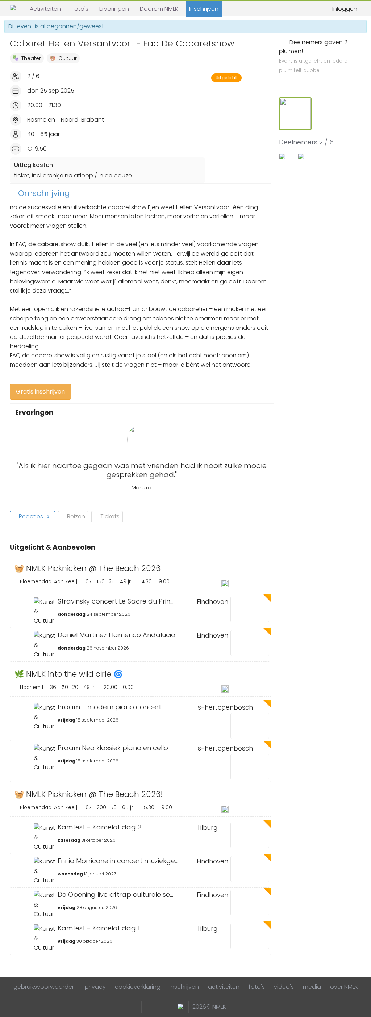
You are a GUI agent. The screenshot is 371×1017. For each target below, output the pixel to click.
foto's (257, 987)
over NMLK (344, 987)
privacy (95, 987)
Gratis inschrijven (40, 391)
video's (284, 987)
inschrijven (184, 987)
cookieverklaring (138, 987)
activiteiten (223, 987)
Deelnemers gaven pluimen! (313, 56)
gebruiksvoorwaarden (44, 987)
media (312, 987)
